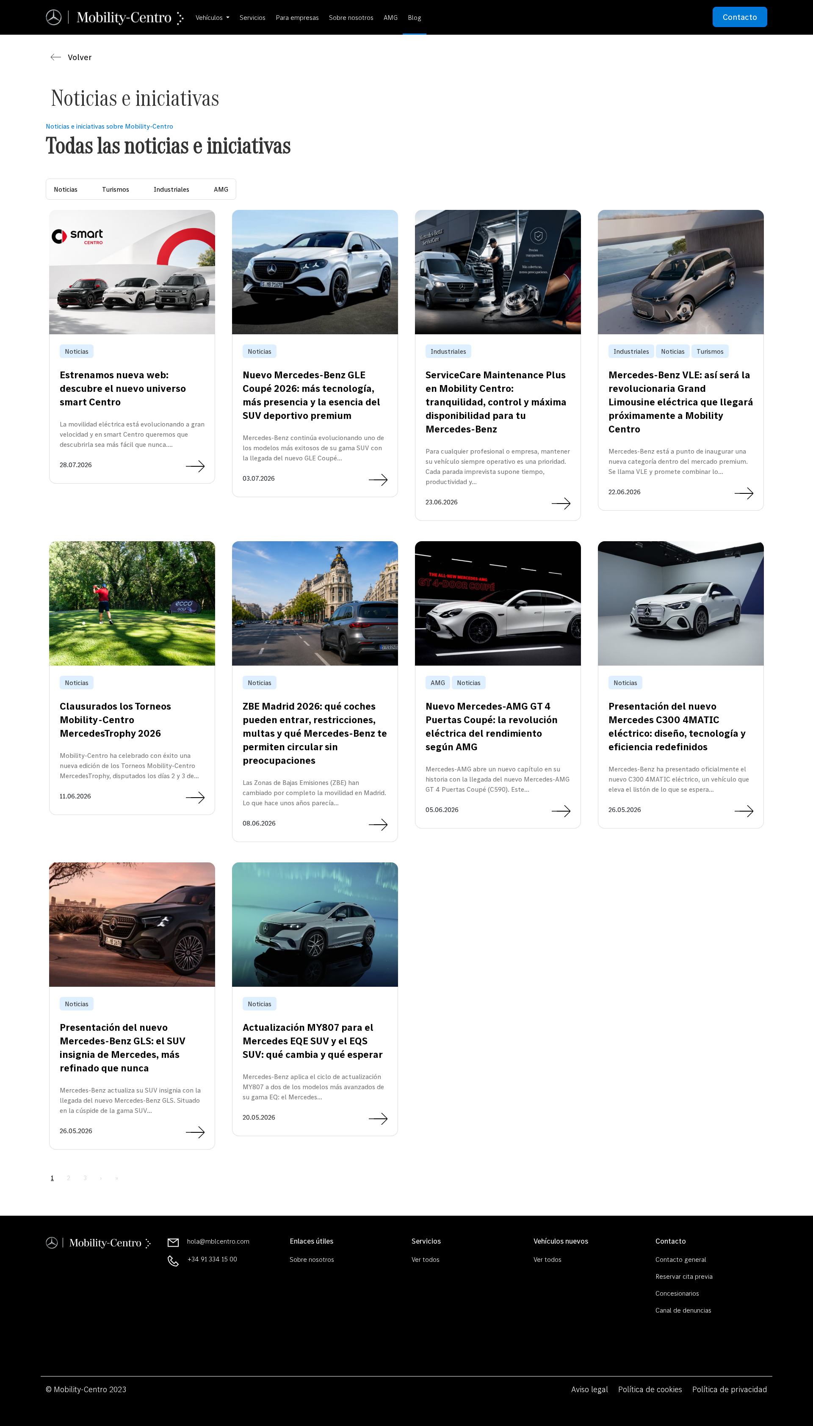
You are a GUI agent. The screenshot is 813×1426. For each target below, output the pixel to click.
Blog (414, 17)
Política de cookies (650, 1389)
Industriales (171, 189)
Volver (80, 57)
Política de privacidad (729, 1389)
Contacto (740, 16)
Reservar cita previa (684, 1276)
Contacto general (680, 1259)
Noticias (65, 189)
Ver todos (426, 1259)
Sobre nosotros (351, 17)
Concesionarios (677, 1293)
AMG (391, 17)
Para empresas (297, 17)
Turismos (115, 189)
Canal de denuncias (683, 1310)
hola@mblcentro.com (218, 1241)
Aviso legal (589, 1389)
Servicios (252, 17)
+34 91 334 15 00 (212, 1259)
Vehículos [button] (210, 17)
